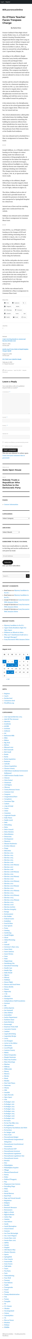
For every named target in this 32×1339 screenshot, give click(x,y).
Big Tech (7, 742)
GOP (5, 942)
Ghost (6, 937)
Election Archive (9, 907)
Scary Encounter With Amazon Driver (16, 639)
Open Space (8, 1097)
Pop (5, 1182)
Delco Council (8, 829)
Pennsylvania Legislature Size (14, 1156)
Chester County (9, 768)
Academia (7, 724)
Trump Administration (12, 1294)
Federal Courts (9, 919)
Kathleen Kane (9, 1020)
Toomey (7, 1280)
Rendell (6, 1205)
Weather (7, 1322)
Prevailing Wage (9, 1186)
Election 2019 (8, 874)
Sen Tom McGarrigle (11, 1233)
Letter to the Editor (10, 1043)
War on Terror (9, 1320)
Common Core (9, 792)
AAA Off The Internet (11, 719)
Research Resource (10, 1207)
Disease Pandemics (10, 843)
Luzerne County (9, 1050)
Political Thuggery (10, 1179)
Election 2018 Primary (11, 872)
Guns (6, 956)
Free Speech (8, 926)
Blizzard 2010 (8, 747)
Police (6, 1177)
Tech (6, 1273)
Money (6, 1071)
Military (7, 1066)
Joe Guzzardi (8, 1010)
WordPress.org (9, 703)
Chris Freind (8, 780)
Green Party (8, 949)
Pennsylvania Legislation (12, 1153)
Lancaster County (10, 1029)
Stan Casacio (8, 1259)
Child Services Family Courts (13, 775)
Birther (6, 745)
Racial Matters (9, 1193)
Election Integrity (10, 909)
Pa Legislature (9, 1125)
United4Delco (8, 1315)
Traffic (6, 1285)
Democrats (8, 836)
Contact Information (11, 504)
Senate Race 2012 (10, 1240)
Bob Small (7, 752)
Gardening (7, 933)
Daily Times (8, 818)
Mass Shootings (9, 1062)
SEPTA (6, 1243)
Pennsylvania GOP (10, 1149)
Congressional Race (10, 796)
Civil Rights (8, 785)
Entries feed (8, 698)
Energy (6, 912)
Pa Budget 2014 (9, 1111)
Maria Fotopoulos (10, 1055)
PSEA (6, 1189)
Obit (5, 1090)
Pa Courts (7, 1120)
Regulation (8, 1200)
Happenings (8, 961)
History (6, 977)
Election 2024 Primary (11, 900)
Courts (6, 808)
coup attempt (8, 806)
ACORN (6, 726)
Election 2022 (8, 888)
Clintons (7, 787)
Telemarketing (9, 1275)
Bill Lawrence (8, 370)
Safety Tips (8, 1217)
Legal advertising (10, 1034)
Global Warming (9, 940)
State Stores (8, 1264)
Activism (7, 728)
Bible (6, 738)
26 (12, 672)
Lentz (6, 1038)
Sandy (6, 1224)
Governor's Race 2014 (11, 947)
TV (5, 1304)
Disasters (7, 841)
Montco (6, 1074)
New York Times (9, 1083)
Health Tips (8, 970)
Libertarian (8, 1045)
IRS (5, 1005)
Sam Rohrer (8, 1221)
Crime (6, 811)
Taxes (6, 1268)
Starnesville (8, 1261)
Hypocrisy (7, 991)
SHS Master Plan (9, 1250)
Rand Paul (7, 1196)
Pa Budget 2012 (9, 1106)
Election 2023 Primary (11, 895)
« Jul (7, 679)
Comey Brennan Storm (12, 789)
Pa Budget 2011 (9, 1104)
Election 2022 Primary (11, 890)
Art (5, 733)
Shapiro (6, 1247)
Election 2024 (8, 897)
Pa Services (8, 1130)
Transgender (8, 1287)
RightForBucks (9, 1214)
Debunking (8, 825)
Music (6, 1078)
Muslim (6, 1081)
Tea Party (7, 1271)
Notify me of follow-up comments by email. (17, 442)
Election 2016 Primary (11, 865)
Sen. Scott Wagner (10, 1236)
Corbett (6, 804)
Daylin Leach (8, 820)
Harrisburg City (9, 963)
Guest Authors (9, 951)
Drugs (6, 848)
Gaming (7, 930)
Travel (6, 1290)
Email (5, 425)
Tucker (6, 1299)
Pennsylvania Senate (11, 1158)
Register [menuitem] (8, 2)
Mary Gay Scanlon (10, 1059)
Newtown (7, 1085)
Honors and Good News (12, 984)
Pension (7, 1160)
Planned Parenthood (11, 1172)
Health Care (8, 968)
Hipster (6, 975)
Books (6, 754)
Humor (6, 989)
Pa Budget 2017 (9, 1118)
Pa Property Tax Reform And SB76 (15, 1128)
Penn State (8, 1135)
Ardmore (7, 731)
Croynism (7, 813)
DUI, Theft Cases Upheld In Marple (11, 359)
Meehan (7, 1064)
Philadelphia (8, 1165)
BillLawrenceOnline (12, 10)
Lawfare (7, 1031)
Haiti (6, 958)
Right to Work (9, 1212)
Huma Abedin (8, 987)
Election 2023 (8, 893)
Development (8, 839)
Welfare (6, 1325)
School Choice (9, 1228)
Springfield (8, 1257)
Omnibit (7, 1092)
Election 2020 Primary (11, 881)
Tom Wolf (7, 1278)
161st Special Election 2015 (13, 717)
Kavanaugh (8, 1024)
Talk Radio (7, 1266)
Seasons (7, 1231)
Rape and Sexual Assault (12, 1198)
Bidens (6, 740)
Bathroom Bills (9, 735)
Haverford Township (11, 966)
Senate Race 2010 (10, 1238)
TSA (5, 1297)
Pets (5, 1163)
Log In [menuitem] (2, 2)
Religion (7, 1203)
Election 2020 (8, 879)
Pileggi (6, 1170)
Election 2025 (8, 902)
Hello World (8, 973)
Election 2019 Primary (11, 876)
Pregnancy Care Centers (12, 1184)
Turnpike (7, 1301)
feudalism (7, 921)
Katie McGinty (9, 1022)
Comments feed (9, 700)
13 (16, 665)
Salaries (6, 1219)
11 (8, 665)
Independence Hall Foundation (14, 1001)
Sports (6, 1254)
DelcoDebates (8, 834)
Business (7, 761)
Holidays (7, 980)
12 (12, 665)
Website (5, 433)
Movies (6, 1076)
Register (7, 693)
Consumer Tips (9, 801)
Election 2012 (8, 853)
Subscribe (7, 562)
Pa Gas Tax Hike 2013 (11, 1123)
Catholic (7, 764)
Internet (7, 1003)
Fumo (6, 928)
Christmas (7, 782)
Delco (6, 827)
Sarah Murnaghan (10, 1226)
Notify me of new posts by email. (13, 446)
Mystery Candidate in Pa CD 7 (14, 625)
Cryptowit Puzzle (10, 815)
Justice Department (10, 1017)
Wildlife (6, 1327)
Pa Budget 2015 (9, 1113)
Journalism (8, 1015)
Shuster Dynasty (9, 1252)
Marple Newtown (10, 1057)
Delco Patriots (9, 832)
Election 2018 (8, 869)
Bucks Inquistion (10, 759)
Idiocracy (7, 996)
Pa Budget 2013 (9, 1109)
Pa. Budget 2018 (9, 1132)
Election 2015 (8, 860)
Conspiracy (8, 799)
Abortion (7, 721)
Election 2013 (8, 855)
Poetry (6, 1174)
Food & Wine (8, 923)
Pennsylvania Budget (11, 1137)
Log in (6, 696)
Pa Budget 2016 (9, 1116)
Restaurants (8, 1210)
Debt (5, 822)
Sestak (6, 1245)
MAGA (6, 1052)
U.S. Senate (8, 1306)
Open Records (8, 1095)
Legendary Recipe (10, 1036)
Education (7, 850)
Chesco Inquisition (10, 766)
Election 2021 (8, 883)
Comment (6, 392)
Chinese (7, 778)
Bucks (6, 757)
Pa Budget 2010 (9, 1102)
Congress (7, 794)
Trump (6, 1292)
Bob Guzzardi (8, 750)
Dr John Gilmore (9, 846)
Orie (5, 1099)
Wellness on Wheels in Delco (13, 632)
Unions (6, 1313)
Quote (6, 1191)
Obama (6, 1088)
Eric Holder (8, 916)
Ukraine (7, 1308)
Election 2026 (9, 904)
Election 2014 (8, 858)
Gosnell (6, 944)
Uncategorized (9, 1311)
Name (4, 417)
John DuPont (8, 1012)
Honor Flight (8, 982)
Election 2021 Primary (11, 886)
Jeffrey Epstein (9, 1008)
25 (8, 672)
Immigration (8, 998)
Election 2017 (8, 867)
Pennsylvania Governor (12, 1151)
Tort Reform (8, 1282)
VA (5, 1318)
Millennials (8, 1069)
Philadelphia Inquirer (11, 1167)
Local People (8, 1048)
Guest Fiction (8, 954)
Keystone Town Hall (11, 1027)
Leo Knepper (8, 1041)
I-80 (5, 994)
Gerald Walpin (9, 935)
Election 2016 (8, 862)
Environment (8, 914)
